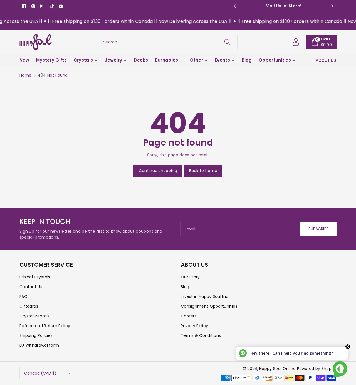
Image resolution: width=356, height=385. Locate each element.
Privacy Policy (194, 325)
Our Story (190, 277)
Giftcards (28, 306)
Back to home (203, 170)
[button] (321, 42)
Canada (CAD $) (40, 373)
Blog (185, 287)
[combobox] (168, 42)
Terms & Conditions (201, 335)
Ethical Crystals (34, 277)
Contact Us (30, 287)
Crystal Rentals (34, 316)
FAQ (23, 296)
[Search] (227, 42)
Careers (189, 316)
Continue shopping (158, 170)
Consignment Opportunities (209, 306)
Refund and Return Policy (44, 325)
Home (25, 75)
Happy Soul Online (277, 368)
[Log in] (296, 42)
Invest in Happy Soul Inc (204, 296)
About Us (326, 60)
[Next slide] (332, 6)
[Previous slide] (235, 6)
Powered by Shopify (317, 368)
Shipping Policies (36, 335)
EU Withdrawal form (39, 345)
